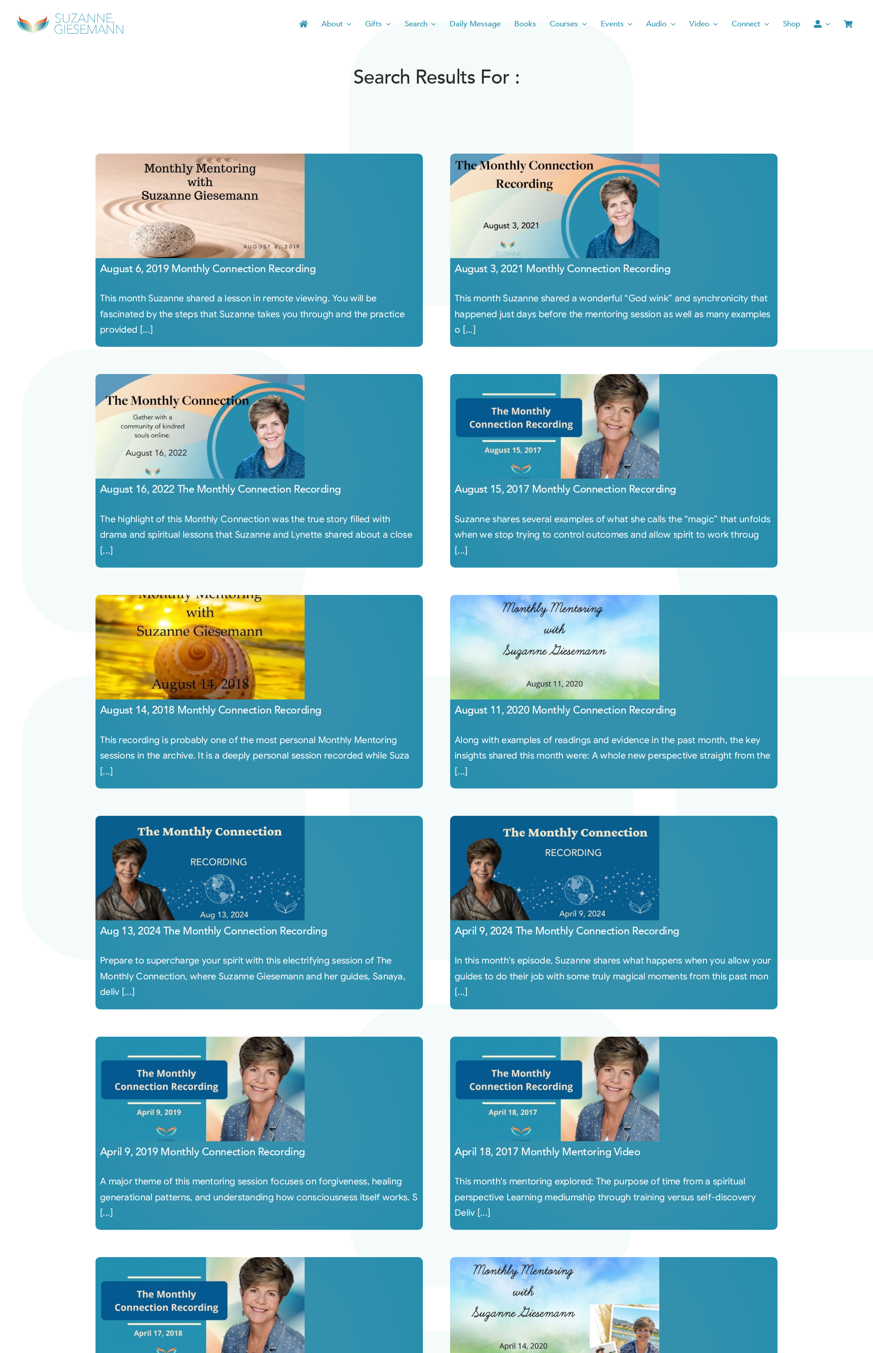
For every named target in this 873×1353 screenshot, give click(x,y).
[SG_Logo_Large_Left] (70, 15)
